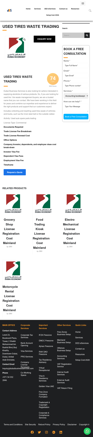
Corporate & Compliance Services (44, 415)
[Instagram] (46, 432)
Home (28, 9)
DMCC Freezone (46, 340)
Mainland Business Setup (64, 341)
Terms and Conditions (13, 424)
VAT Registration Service (64, 365)
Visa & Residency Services (43, 378)
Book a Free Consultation (76, 116)
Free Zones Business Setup (64, 333)
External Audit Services (63, 381)
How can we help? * (72, 101)
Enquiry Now (44, 39)
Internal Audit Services (63, 373)
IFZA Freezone (45, 335)
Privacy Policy (59, 424)
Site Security (30, 424)
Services (37, 9)
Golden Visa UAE (46, 386)
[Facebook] (32, 432)
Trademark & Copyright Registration (44, 405)
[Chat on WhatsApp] (87, 431)
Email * (67, 70)
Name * (67, 60)
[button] (24, 39)
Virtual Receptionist (44, 369)
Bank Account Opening (27, 344)
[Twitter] (39, 432)
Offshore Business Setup (64, 349)
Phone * (67, 80)
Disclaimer (72, 424)
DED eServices (50, 9)
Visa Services (27, 351)
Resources (75, 9)
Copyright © (84, 424)
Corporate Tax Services (27, 336)
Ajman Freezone (46, 346)
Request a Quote (14, 172)
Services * (68, 90)
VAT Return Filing (64, 388)
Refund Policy (44, 424)
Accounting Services (62, 357)
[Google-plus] (53, 432)
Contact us (63, 9)
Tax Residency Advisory (45, 361)
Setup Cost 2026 (52, 15)
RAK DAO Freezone (43, 353)
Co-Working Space (26, 373)
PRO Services (27, 356)
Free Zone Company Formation (43, 394)
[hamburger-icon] (82, 3)
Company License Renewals (25, 364)
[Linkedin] (60, 432)
